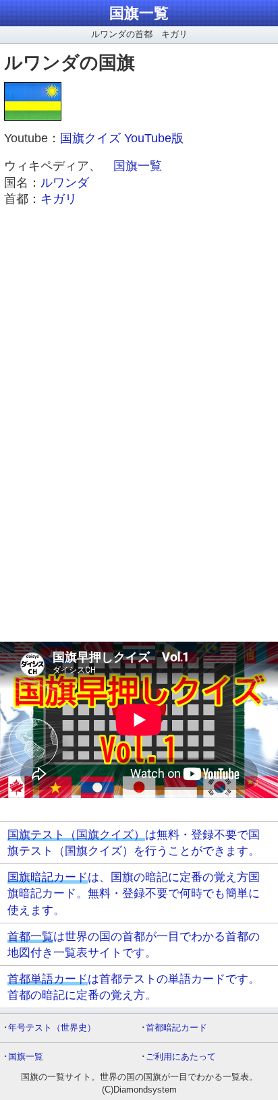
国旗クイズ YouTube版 (122, 138)
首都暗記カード (176, 1027)
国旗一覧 (139, 13)
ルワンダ (64, 182)
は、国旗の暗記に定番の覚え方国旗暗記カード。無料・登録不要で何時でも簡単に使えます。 (133, 893)
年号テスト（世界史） (52, 1027)
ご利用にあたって (181, 1056)
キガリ (58, 199)
